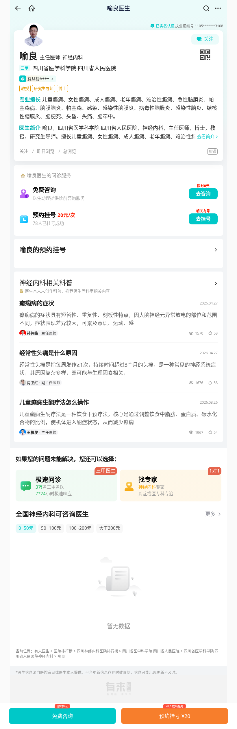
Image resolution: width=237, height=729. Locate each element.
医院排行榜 (63, 651)
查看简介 (205, 137)
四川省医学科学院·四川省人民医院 (150, 651)
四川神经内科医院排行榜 (97, 651)
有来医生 (41, 651)
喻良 (61, 656)
